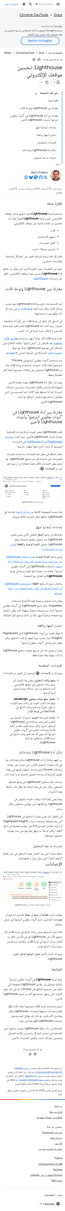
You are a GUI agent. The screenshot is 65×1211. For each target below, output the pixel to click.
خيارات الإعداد (23, 512)
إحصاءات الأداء (55, 353)
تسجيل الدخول (11, 4)
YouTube (57, 1169)
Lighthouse (41, 278)
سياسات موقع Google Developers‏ (35, 1079)
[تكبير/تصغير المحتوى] (36, 94)
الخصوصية (49, 1194)
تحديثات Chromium (52, 1132)
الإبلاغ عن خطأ (56, 1112)
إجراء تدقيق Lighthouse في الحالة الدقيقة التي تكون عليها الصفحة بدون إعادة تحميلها (33, 588)
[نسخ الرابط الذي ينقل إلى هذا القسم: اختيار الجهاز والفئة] (34, 626)
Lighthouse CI (35, 441)
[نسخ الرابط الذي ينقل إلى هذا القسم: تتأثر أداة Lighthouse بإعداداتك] (15, 753)
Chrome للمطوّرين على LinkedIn (46, 1175)
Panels (7, 52)
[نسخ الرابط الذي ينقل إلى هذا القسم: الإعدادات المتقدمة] (35, 666)
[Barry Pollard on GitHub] (41, 178)
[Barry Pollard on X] (45, 178)
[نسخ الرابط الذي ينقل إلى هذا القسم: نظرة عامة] (43, 204)
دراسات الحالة (56, 1138)
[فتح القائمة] (58, 4)
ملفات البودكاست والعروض (50, 1149)
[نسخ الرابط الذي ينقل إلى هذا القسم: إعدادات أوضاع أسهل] (31, 527)
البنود (60, 1194)
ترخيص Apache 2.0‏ (34, 1075)
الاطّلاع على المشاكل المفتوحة (49, 1117)
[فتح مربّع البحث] (30, 4)
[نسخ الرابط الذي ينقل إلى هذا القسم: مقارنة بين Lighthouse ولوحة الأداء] (58, 294)
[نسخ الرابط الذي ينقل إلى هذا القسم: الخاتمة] (48, 969)
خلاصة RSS (57, 1180)
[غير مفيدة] (33, 59)
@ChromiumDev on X (50, 1164)
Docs (58, 15)
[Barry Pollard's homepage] (26, 178)
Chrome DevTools (34, 15)
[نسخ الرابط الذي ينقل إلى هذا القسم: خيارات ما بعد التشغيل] (29, 846)
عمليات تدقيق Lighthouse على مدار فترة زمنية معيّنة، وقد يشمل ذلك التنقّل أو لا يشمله (34, 561)
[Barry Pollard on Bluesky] (31, 178)
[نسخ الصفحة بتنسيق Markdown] (47, 82)
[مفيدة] (39, 59)
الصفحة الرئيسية (55, 52)
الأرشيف (58, 1143)
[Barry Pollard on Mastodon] (36, 178)
